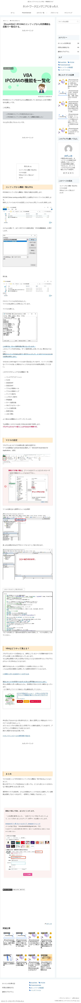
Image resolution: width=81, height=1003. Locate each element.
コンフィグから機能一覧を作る (28, 170)
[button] (77, 21)
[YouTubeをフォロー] (68, 173)
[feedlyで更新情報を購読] (71, 173)
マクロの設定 (22, 172)
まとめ (21, 177)
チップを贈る (27, 874)
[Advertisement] (28, 48)
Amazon (26, 701)
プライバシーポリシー (65, 998)
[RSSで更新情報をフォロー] (73, 173)
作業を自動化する (8, 889)
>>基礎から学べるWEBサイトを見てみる (16, 674)
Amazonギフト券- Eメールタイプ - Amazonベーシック (22, 824)
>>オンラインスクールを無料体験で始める (16, 736)
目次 (25, 166)
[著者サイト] (64, 173)
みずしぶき (68, 156)
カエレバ (23, 698)
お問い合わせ (75, 998)
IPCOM (22, 889)
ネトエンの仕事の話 (68, 43)
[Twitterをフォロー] (66, 173)
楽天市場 (20, 701)
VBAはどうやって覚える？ (26, 175)
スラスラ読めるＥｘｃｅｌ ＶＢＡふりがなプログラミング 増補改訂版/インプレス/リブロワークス (32, 695)
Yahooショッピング (35, 701)
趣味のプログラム (68, 51)
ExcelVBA (16, 889)
